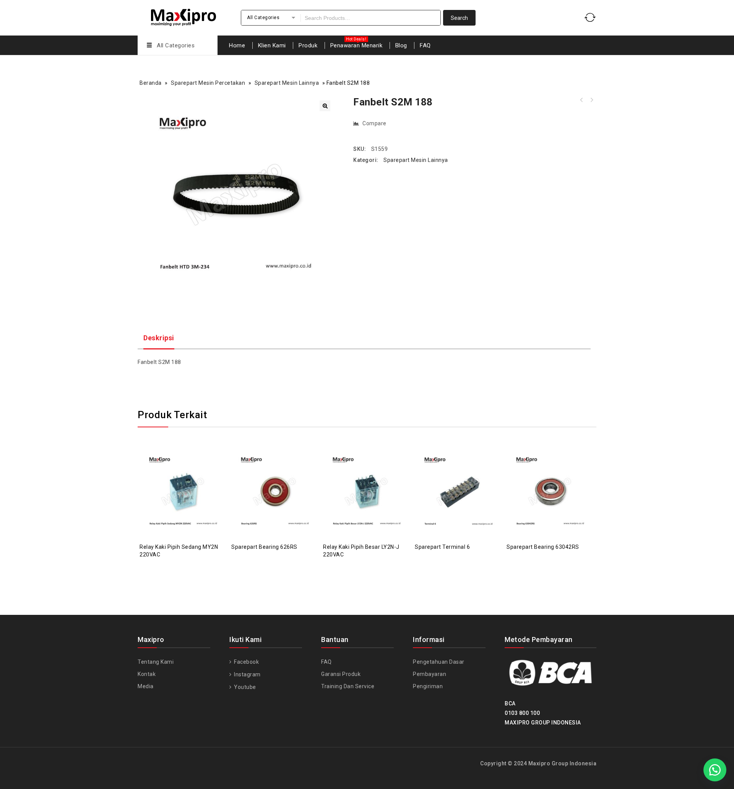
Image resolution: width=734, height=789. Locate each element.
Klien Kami (272, 45)
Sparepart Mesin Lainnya (287, 83)
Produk (308, 45)
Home (237, 45)
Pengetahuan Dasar (438, 662)
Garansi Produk (341, 674)
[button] (325, 105)
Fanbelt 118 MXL (591, 100)
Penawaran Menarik (356, 45)
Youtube (244, 687)
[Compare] (176, 472)
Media (146, 686)
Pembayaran (429, 674)
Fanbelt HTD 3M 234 (581, 100)
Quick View (191, 472)
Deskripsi (158, 338)
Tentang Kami (156, 662)
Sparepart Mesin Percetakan (208, 83)
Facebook (246, 662)
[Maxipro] (183, 16)
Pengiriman (428, 686)
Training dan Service (347, 686)
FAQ (425, 45)
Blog (401, 45)
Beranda (151, 83)
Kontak (147, 674)
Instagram (247, 674)
